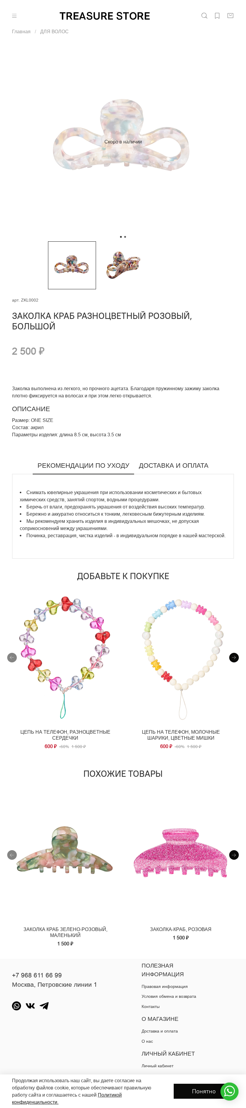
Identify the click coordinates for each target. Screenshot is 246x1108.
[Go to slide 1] (121, 237)
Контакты (151, 1006)
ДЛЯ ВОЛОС (54, 31)
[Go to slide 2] (125, 237)
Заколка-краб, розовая (181, 929)
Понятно (204, 1091)
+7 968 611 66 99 (37, 975)
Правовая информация (165, 986)
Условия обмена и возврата (169, 996)
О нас (147, 1041)
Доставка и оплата (160, 1031)
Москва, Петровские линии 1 (54, 984)
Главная (21, 31)
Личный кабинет (157, 1065)
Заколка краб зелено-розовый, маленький (65, 932)
